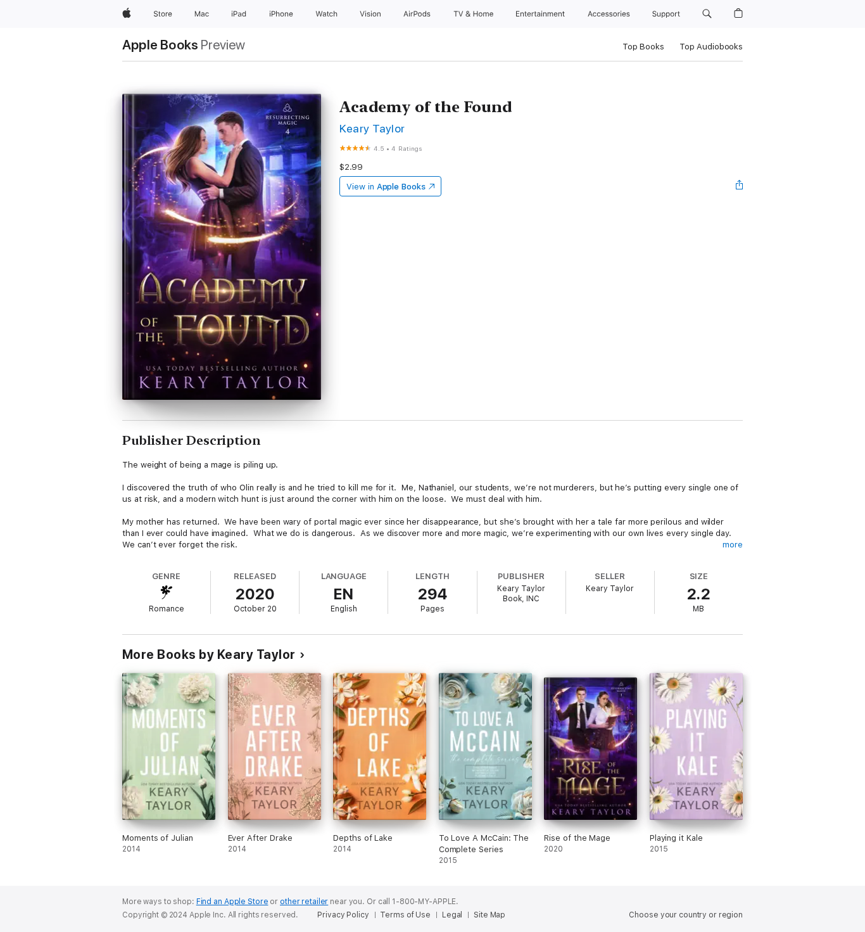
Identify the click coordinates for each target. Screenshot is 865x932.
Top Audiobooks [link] (711, 46)
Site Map (489, 914)
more (733, 544)
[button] (707, 14)
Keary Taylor (372, 128)
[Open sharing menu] (739, 186)
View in (386, 186)
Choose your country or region (686, 914)
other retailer (304, 901)
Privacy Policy (343, 914)
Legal (452, 914)
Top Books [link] (643, 46)
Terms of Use (405, 914)
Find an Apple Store (232, 901)
